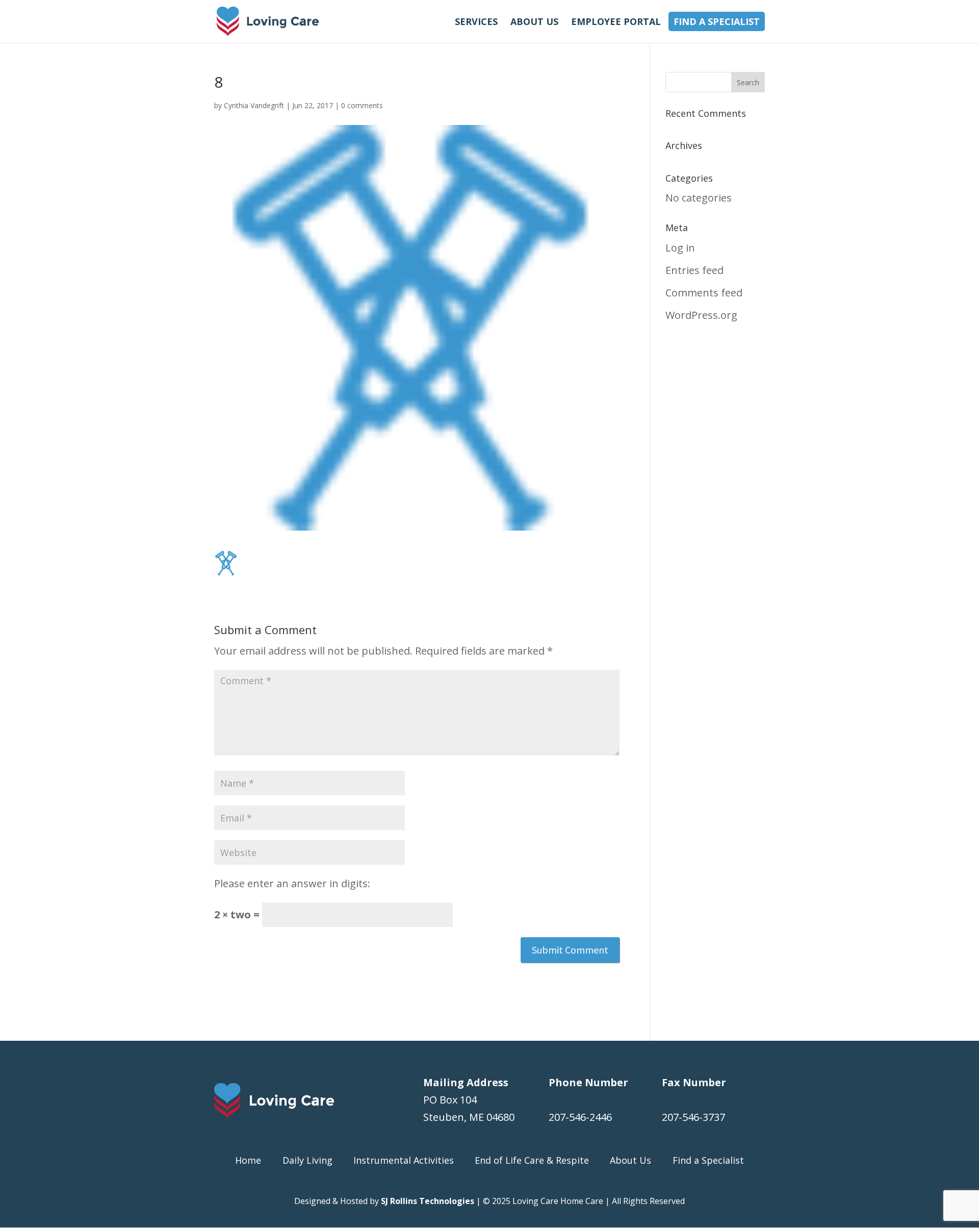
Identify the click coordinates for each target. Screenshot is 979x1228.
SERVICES (476, 21)
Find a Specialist (708, 1160)
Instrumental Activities (403, 1160)
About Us (630, 1160)
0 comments (362, 105)
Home (248, 1160)
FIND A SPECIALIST (717, 21)
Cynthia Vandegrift (254, 105)
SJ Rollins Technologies (427, 1201)
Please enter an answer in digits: (292, 883)
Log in (680, 248)
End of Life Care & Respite (532, 1160)
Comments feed (703, 292)
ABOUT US (534, 21)
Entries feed (694, 270)
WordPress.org (701, 315)
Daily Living (307, 1160)
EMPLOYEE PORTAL (616, 21)
